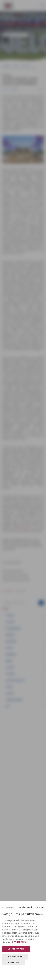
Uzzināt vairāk (19, 942)
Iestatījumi (10, 907)
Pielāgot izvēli (15, 957)
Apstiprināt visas (16, 949)
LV (37, 907)
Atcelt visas (13, 962)
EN (42, 907)
